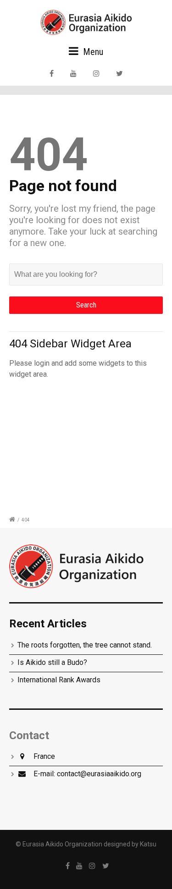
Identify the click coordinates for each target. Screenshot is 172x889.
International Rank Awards (58, 679)
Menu (92, 51)
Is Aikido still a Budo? (52, 662)
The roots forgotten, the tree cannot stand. (84, 645)
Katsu (148, 844)
